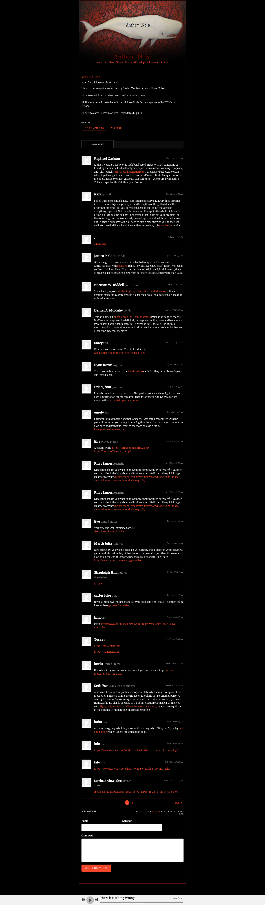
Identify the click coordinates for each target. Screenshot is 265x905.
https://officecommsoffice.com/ (130, 447)
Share (117, 128)
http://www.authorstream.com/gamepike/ (118, 560)
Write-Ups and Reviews (146, 62)
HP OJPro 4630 (149, 791)
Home (99, 62)
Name (84, 820)
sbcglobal (99, 791)
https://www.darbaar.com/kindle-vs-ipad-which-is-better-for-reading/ (136, 750)
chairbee (122, 265)
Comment (87, 835)
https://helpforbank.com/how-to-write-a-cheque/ (128, 706)
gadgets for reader (118, 605)
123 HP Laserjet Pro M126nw (123, 791)
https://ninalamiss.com (107, 646)
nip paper (117, 673)
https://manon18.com (106, 651)
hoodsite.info (135, 371)
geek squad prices (135, 352)
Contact (165, 62)
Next (177, 802)
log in (146, 812)
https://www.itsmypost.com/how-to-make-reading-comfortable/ (132, 768)
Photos (128, 62)
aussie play (100, 243)
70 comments (94, 128)
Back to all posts (91, 76)
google (98, 583)
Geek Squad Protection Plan (109, 531)
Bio (105, 62)
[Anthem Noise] (134, 49)
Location (127, 820)
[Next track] (96, 899)
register (156, 812)
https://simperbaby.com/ (123, 400)
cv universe (165, 225)
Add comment (96, 868)
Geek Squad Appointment (108, 352)
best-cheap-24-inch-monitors (133, 317)
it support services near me (109, 429)
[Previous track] (83, 899)
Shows (119, 62)
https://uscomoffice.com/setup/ (112, 451)
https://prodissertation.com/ (130, 171)
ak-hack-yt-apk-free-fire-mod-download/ (143, 291)
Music (111, 62)
